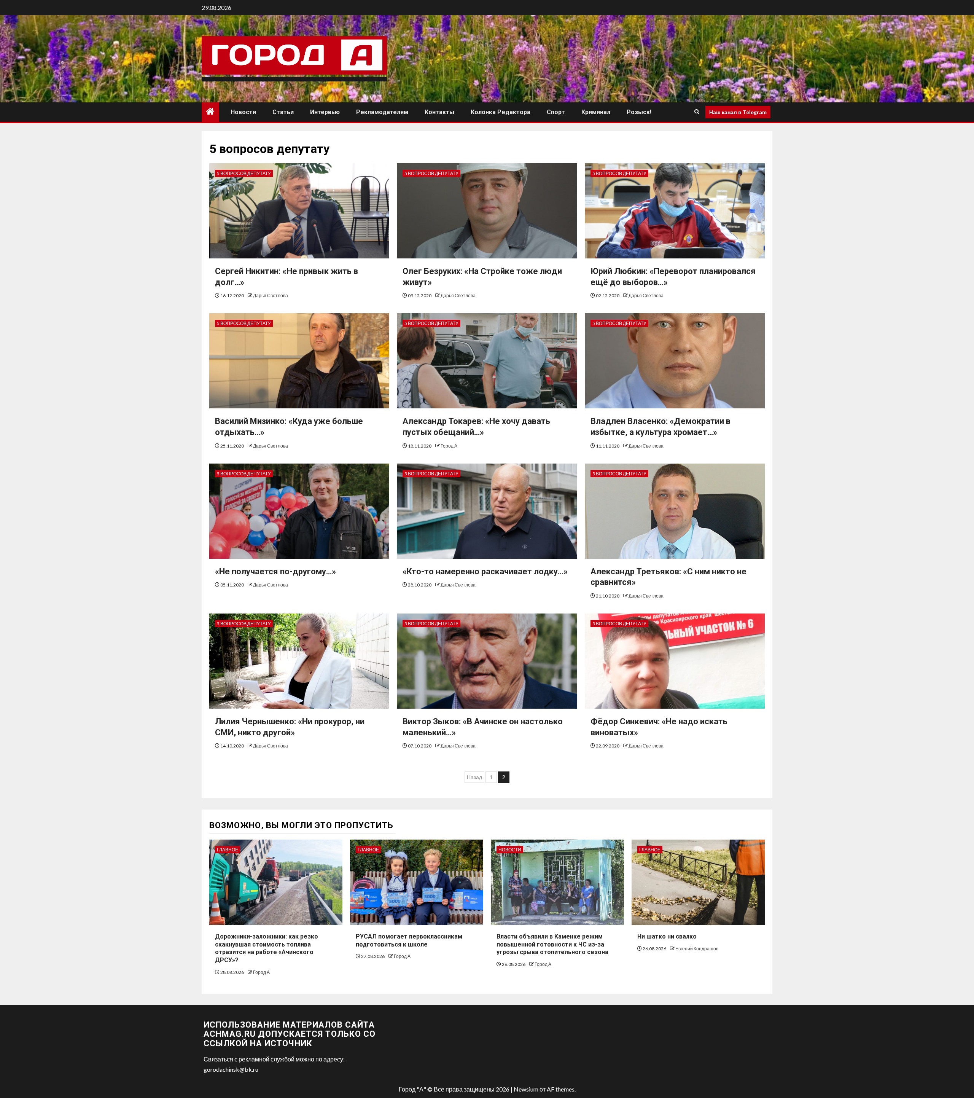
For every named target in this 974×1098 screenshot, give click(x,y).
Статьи (283, 112)
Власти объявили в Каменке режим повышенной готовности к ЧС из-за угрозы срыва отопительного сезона (552, 944)
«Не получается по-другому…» (275, 571)
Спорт (556, 112)
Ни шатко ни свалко (667, 936)
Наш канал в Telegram (738, 111)
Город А (449, 446)
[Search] (697, 112)
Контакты (439, 112)
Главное (227, 850)
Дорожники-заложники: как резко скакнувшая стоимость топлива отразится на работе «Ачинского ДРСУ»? (266, 948)
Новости (243, 112)
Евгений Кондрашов (696, 948)
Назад (474, 777)
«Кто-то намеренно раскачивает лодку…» (485, 571)
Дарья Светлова (270, 295)
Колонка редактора (500, 112)
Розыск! (639, 112)
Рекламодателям (382, 112)
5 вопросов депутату (244, 173)
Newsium (526, 1089)
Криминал (595, 112)
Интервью (325, 112)
